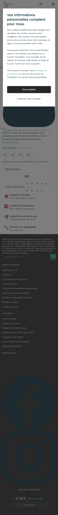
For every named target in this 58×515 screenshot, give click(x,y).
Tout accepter (29, 89)
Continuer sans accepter (29, 99)
